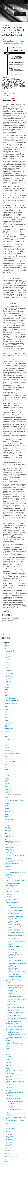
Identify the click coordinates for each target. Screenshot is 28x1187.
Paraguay (7, 808)
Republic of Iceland (9, 819)
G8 (5, 737)
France (6, 736)
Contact (23, 14)
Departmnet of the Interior (12, 1023)
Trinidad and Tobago (10, 842)
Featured (7, 1159)
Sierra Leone (9, 676)
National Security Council (14, 1140)
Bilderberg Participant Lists (12, 700)
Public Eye (5, 1161)
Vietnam (7, 1153)
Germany (7, 741)
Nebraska (8, 1082)
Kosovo (6, 767)
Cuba (6, 719)
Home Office (9, 852)
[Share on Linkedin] (9, 615)
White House (9, 1139)
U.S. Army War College (13, 946)
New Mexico (9, 1089)
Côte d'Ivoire (9, 654)
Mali (7, 668)
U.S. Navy (10, 957)
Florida (8, 1040)
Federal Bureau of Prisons (12, 1032)
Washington (9, 1134)
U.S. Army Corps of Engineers (15, 944)
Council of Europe (9, 717)
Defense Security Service (14, 913)
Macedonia (7, 780)
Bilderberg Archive (10, 698)
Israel (6, 758)
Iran (6, 755)
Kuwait (6, 769)
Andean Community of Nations (12, 686)
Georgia (7, 739)
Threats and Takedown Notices (12, 841)
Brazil (6, 705)
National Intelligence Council (15, 1109)
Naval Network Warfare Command (17, 959)
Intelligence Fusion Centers (14, 995)
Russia (6, 822)
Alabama (8, 866)
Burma (6, 706)
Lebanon (7, 775)
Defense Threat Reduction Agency (16, 915)
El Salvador (7, 726)
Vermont (8, 1131)
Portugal (7, 814)
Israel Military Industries (12, 761)
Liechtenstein (8, 777)
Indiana (8, 1053)
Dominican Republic (9, 725)
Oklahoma (8, 1114)
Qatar (6, 817)
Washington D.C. (10, 1136)
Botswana (8, 653)
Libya (7, 667)
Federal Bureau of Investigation (14, 1029)
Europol (8, 731)
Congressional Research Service (14, 893)
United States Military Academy (15, 976)
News (4, 1158)
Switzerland (7, 836)
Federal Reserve (10, 1035)
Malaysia (7, 783)
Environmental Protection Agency (14, 1026)
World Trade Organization (11, 1156)
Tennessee (9, 1122)
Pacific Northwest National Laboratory (15, 1117)
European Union (9, 728)
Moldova (7, 788)
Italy (6, 762)
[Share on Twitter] (5, 615)
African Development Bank (12, 650)
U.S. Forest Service (12, 899)
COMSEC (7, 618)
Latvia (6, 773)
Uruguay (7, 1145)
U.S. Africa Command (13, 938)
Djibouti (8, 656)
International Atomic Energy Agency (15, 855)
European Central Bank (12, 730)
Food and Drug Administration (13, 1042)
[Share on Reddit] (7, 615)
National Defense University (14, 924)
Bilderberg (7, 697)
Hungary (7, 747)
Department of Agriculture (12, 897)
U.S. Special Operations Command (16, 971)
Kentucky (8, 1056)
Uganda (8, 684)
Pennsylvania (9, 1118)
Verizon (6, 1151)
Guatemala (7, 744)
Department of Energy (11, 979)
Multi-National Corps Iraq (14, 922)
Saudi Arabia (8, 824)
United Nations (8, 853)
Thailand (7, 839)
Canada (7, 709)
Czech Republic (8, 722)
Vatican (6, 1148)
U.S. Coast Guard (12, 949)
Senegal (8, 675)
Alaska (7, 868)
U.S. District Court (10, 1128)
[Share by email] (11, 615)
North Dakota (9, 1095)
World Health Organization (12, 863)
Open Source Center (13, 1111)
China (6, 712)
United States (8, 864)
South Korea (8, 831)
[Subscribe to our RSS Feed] (8, 638)
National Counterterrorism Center (16, 1108)
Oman (6, 799)
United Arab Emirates (10, 847)
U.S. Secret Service (12, 1001)
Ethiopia (8, 659)
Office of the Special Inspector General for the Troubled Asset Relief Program (17, 1018)
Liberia (8, 665)
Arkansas (8, 871)
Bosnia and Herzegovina (11, 703)
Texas (7, 1123)
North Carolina (9, 1093)
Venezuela (7, 1150)
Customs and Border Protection (15, 987)
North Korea (8, 795)
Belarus (6, 692)
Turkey (6, 844)
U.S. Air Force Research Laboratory (16, 941)
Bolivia (6, 701)
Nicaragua (7, 792)
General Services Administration (14, 1043)
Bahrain (6, 689)
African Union (9, 651)
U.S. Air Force (11, 940)
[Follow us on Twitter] (5, 638)
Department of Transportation (13, 1021)
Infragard (10, 1031)
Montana (8, 1068)
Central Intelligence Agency (13, 885)
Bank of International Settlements (13, 690)
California (8, 879)
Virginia (8, 1133)
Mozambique (9, 673)
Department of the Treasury (13, 1010)
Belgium (7, 693)
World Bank (7, 1154)
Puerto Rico (7, 816)
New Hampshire (10, 1086)
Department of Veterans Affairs (15, 916)
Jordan (6, 766)
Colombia (7, 714)
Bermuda (7, 695)
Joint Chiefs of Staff (12, 918)
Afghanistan (7, 646)
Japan (6, 764)
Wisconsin (8, 1142)
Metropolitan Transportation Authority (17, 1092)
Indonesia (7, 750)
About (17, 14)
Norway (6, 797)
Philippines (7, 811)
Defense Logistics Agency (14, 911)
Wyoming (8, 1144)
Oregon (8, 1115)
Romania (7, 821)
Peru (6, 810)
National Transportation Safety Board (15, 1081)
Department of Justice (11, 1006)
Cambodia (7, 708)
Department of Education (12, 977)
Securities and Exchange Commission (15, 1120)
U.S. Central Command (13, 948)
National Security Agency (9, 25)
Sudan (7, 679)
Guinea (8, 662)
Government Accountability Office (14, 1046)
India (6, 748)
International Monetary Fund (12, 753)
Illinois (7, 1051)
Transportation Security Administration (17, 999)
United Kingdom (9, 849)
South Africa (8, 830)
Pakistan (7, 803)
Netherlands (8, 789)
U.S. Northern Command (14, 966)
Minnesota (8, 1064)
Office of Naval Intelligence (15, 962)
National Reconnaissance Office (15, 929)
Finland (6, 734)
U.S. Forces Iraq (12, 951)
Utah (7, 1129)
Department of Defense (12, 902)
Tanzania (8, 681)
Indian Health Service (13, 984)
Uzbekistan (7, 1147)
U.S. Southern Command (14, 969)
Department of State (11, 1009)
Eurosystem (9, 733)
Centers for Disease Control (13, 883)
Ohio (7, 1112)
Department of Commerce (12, 900)
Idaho (7, 1049)
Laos (6, 772)
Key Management (15, 618)
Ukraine (6, 846)
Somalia (8, 678)
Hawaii (7, 1048)
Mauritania (8, 670)
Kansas (8, 1054)
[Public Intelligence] (14, 8)
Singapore (7, 827)
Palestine (7, 805)
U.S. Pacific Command (13, 968)
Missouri (8, 1067)
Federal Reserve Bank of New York (16, 1037)
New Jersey (9, 1087)
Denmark (7, 723)
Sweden (7, 835)
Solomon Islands (9, 828)
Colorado (8, 890)
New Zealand (8, 791)
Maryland (8, 1059)
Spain (6, 833)
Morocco (8, 672)
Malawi (6, 781)
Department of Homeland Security (14, 985)
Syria (6, 838)
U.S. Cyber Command (14, 974)
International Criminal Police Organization (15, 752)
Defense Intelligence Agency (15, 910)
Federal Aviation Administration (13, 1028)
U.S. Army (10, 943)
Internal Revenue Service (14, 1015)
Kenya (7, 664)
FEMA (7, 1039)
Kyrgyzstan (7, 770)
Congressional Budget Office (13, 891)
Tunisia (8, 683)
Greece (6, 742)
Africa (6, 648)
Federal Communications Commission (15, 1034)
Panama (7, 806)
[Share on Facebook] (2, 615)
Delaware (8, 896)
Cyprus (6, 720)
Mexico (6, 784)
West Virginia (9, 1137)
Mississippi (9, 1065)
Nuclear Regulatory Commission (14, 1097)
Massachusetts (10, 1060)
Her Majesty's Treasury (12, 850)
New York (8, 1090)
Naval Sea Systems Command (16, 960)
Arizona (8, 869)
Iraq (6, 756)
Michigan (7, 786)
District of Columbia (11, 1024)
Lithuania (7, 778)
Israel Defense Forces (11, 759)
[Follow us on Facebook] (3, 638)
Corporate (7, 715)
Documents (6, 645)
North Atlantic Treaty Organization (13, 794)
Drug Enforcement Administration (16, 1007)
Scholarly (7, 825)
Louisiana (8, 1057)
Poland (6, 813)
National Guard (10, 1073)
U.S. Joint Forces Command (15, 954)
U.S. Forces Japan (12, 952)
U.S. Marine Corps (12, 955)
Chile (6, 711)
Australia (7, 687)
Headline (7, 1162)
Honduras (7, 745)
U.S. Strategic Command (14, 973)
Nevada (8, 1084)
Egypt (7, 657)
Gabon (8, 661)
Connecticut (9, 894)
